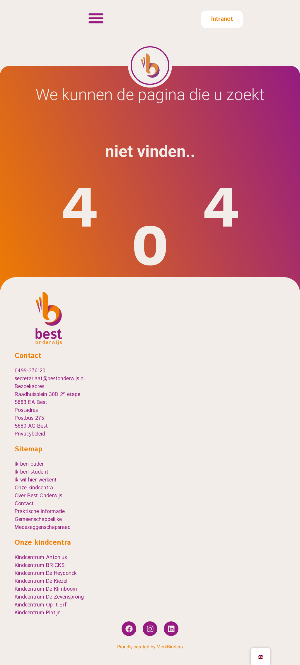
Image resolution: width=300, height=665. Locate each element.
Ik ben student (31, 472)
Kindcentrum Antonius (41, 557)
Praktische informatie (40, 511)
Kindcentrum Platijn (38, 613)
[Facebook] (129, 628)
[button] (96, 18)
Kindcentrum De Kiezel (41, 581)
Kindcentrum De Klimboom (46, 589)
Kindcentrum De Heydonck (46, 573)
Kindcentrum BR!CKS (39, 565)
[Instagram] (150, 628)
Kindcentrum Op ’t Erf (41, 605)
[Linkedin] (171, 628)
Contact (24, 504)
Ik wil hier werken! (35, 480)
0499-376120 (30, 371)
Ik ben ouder (29, 464)
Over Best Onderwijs (38, 496)
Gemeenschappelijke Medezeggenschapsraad (43, 523)
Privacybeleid (30, 434)
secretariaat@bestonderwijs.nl (50, 379)
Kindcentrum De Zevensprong (49, 597)
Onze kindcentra (34, 488)
